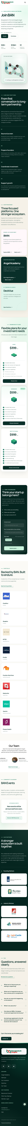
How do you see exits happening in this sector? (12, 999)
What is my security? (8, 1006)
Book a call (17, 252)
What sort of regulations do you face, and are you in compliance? (12, 992)
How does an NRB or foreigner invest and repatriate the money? (12, 1012)
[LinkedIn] (3, 1066)
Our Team (4, 1086)
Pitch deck (14, 536)
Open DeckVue (8, 307)
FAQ (2, 1112)
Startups (3, 1077)
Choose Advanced (14, 423)
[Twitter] (14, 1066)
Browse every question (8, 976)
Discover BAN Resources (14, 818)
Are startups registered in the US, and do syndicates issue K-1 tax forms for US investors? (12, 1019)
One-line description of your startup (12, 529)
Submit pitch (14, 548)
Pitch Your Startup (6, 1096)
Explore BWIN (8, 252)
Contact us (6, 1038)
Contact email (7, 522)
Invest (4, 36)
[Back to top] (25, 1104)
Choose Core (14, 381)
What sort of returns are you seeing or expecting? (11, 985)
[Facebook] (9, 1066)
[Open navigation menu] (25, 2)
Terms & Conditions (6, 1123)
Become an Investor (6, 1093)
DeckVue (3, 1083)
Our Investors (5, 1080)
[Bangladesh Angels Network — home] (7, 2)
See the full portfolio (7, 586)
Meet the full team (14, 767)
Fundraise (13, 36)
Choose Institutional (14, 467)
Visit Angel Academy (9, 277)
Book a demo (9, 279)
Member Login (5, 1099)
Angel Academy (5, 1075)
